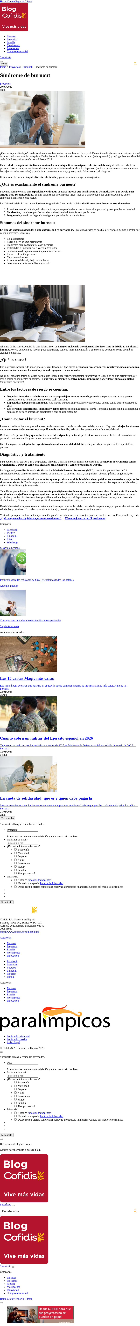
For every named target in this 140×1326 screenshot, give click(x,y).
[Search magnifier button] (135, 63)
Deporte (22, 856)
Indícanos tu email (17, 839)
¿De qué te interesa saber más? (23, 846)
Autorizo (34, 879)
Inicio (3, 66)
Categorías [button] (5, 937)
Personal (27, 66)
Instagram (12, 829)
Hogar (21, 866)
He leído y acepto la (40, 883)
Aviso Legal (13, 1042)
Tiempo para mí (26, 873)
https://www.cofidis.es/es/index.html (19, 931)
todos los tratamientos (39, 879)
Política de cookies (17, 1039)
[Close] (1, 1139)
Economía (23, 849)
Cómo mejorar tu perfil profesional (85, 518)
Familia (11, 42)
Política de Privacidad (51, 883)
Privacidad (12, 876)
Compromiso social (17, 51)
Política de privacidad (18, 1036)
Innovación (13, 48)
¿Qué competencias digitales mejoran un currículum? (30, 518)
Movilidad (23, 853)
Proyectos (12, 39)
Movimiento (13, 45)
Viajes (21, 859)
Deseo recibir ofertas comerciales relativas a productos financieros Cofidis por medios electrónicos (70, 886)
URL (9, 1062)
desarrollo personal (10, 547)
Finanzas (11, 36)
